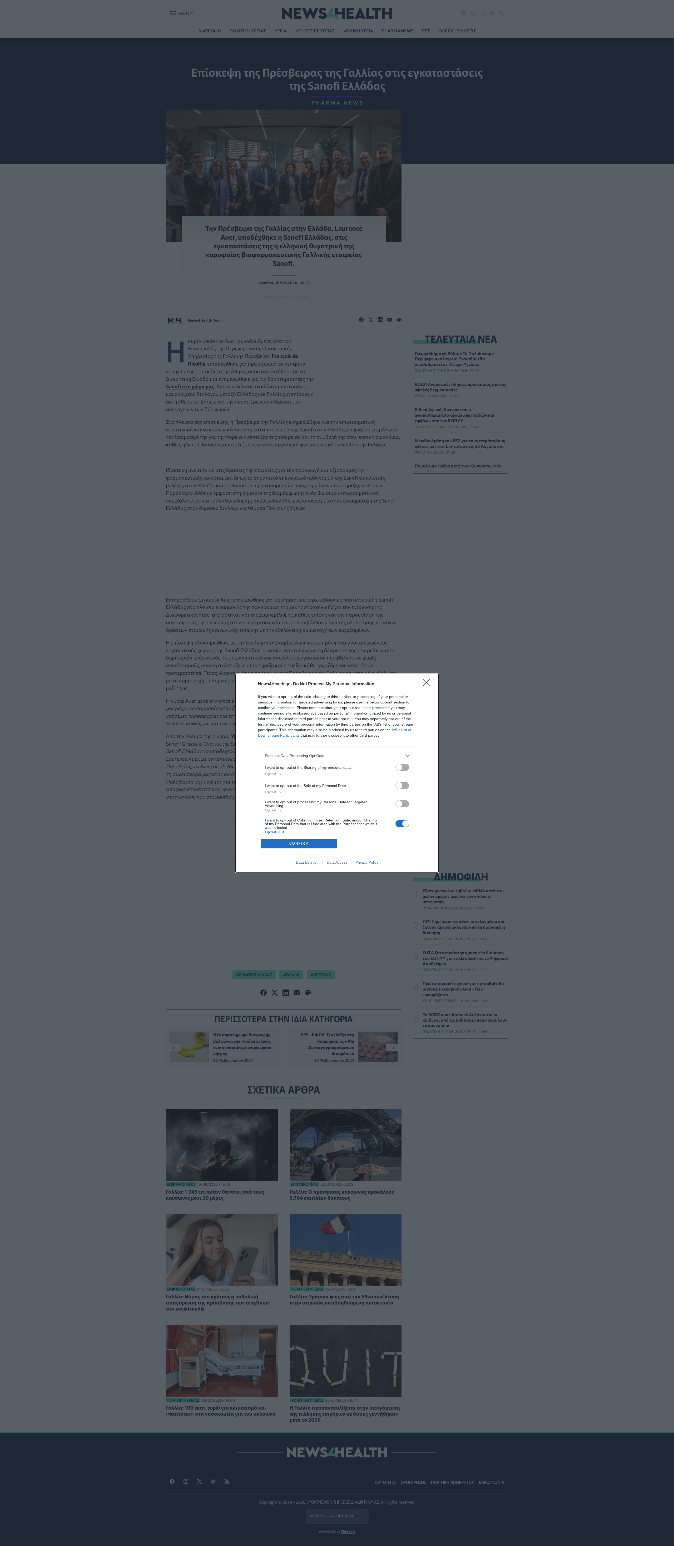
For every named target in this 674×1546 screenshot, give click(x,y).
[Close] (428, 684)
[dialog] (337, 773)
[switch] (402, 767)
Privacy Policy (366, 862)
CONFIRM (299, 843)
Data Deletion (307, 862)
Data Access (337, 862)
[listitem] (337, 756)
